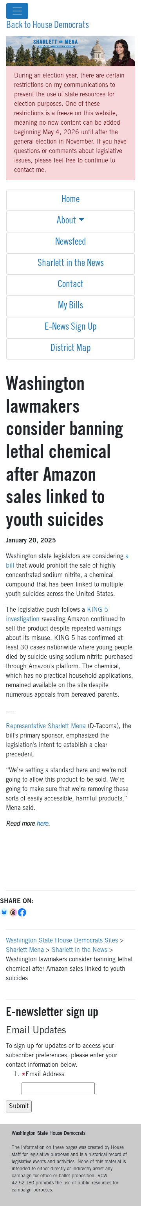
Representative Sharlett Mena (46, 726)
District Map (71, 349)
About (66, 221)
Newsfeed (70, 242)
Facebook (22, 912)
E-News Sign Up (71, 327)
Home (70, 200)
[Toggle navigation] (17, 11)
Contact (70, 285)
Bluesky (4, 912)
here (42, 824)
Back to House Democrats (47, 26)
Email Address (44, 1074)
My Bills (70, 306)
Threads (13, 912)
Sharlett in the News (71, 264)
